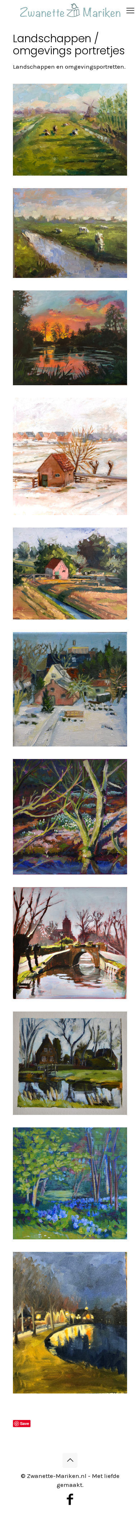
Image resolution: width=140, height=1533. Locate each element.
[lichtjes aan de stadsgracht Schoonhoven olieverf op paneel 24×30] (70, 1323)
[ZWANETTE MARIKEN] (70, 11)
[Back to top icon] (70, 1460)
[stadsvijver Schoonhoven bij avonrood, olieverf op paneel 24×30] (70, 337)
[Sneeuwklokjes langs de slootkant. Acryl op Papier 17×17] (70, 817)
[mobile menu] (130, 11)
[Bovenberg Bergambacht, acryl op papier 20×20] (70, 1063)
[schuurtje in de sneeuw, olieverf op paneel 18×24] (70, 456)
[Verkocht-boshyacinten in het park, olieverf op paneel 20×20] (70, 1183)
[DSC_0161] (70, 943)
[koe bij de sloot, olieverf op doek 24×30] (70, 233)
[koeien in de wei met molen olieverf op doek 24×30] (70, 130)
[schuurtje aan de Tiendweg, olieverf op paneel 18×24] (70, 574)
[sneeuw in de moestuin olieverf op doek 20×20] (70, 689)
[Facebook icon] (70, 1499)
